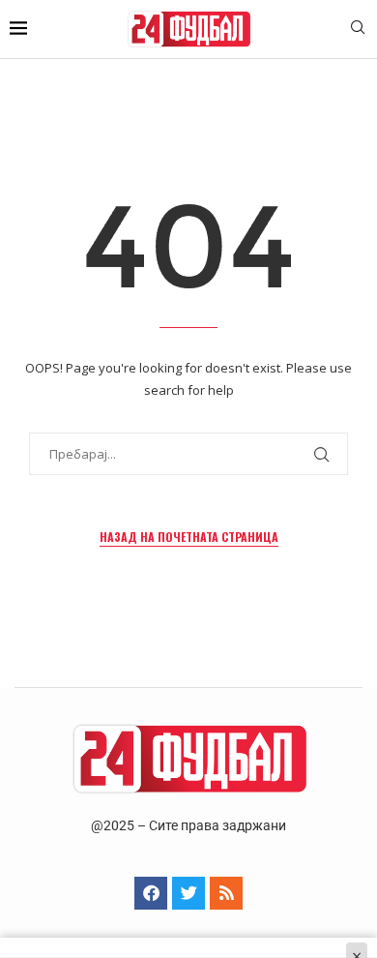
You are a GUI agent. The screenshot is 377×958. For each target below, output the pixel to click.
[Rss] (226, 893)
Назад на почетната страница (189, 536)
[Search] (357, 29)
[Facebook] (150, 893)
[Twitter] (188, 893)
